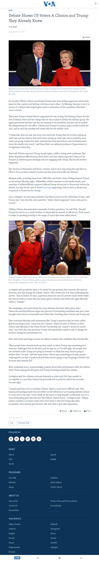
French (11, 538)
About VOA (13, 501)
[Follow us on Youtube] (16, 439)
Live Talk (12, 478)
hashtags (47, 188)
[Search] (81, 558)
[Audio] (38, 558)
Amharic (12, 529)
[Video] (59, 558)
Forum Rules (14, 510)
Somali (53, 538)
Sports (53, 455)
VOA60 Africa (56, 487)
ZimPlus (54, 478)
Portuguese (55, 529)
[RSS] (39, 439)
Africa (11, 455)
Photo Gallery (56, 483)
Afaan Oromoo (15, 524)
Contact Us (13, 506)
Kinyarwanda (14, 547)
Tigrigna (54, 547)
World (11, 464)
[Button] (86, 37)
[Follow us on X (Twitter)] (22, 439)
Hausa (11, 543)
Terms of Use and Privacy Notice (64, 501)
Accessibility (56, 506)
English (12, 534)
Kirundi (12, 552)
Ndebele (12, 483)
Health (53, 459)
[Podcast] (27, 439)
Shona (11, 487)
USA (10, 10)
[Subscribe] (33, 439)
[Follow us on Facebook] (11, 439)
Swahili (54, 543)
